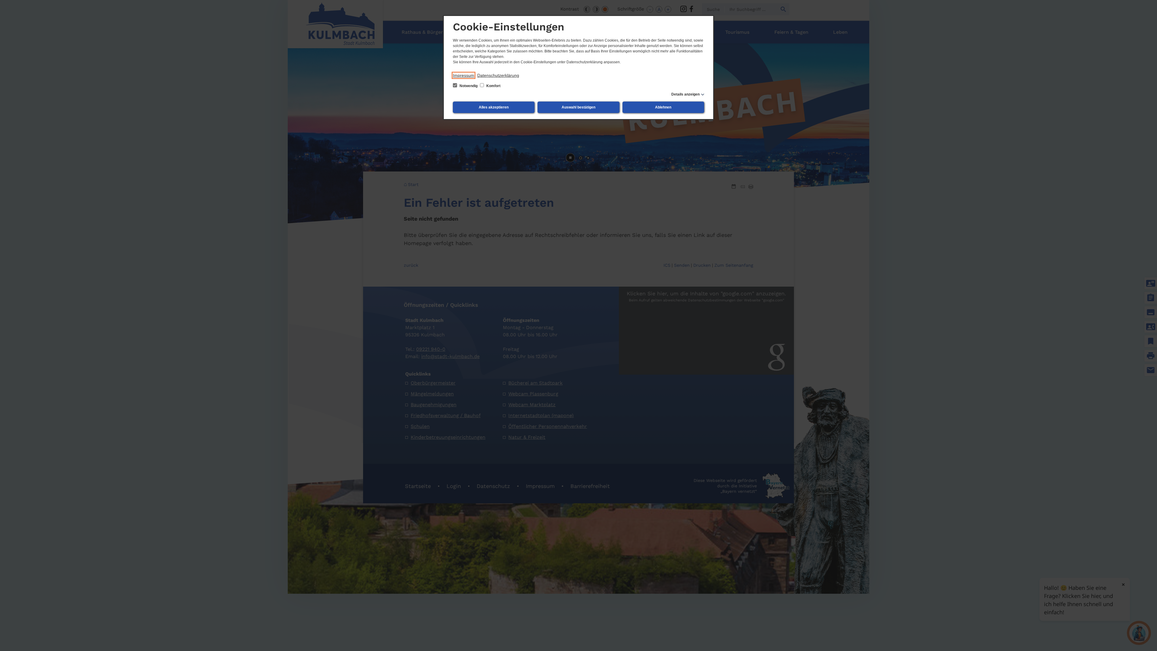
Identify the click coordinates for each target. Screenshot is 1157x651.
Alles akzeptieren (494, 107)
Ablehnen (663, 107)
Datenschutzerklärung (498, 75)
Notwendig (468, 86)
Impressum (463, 75)
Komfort (492, 86)
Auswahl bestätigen (578, 107)
